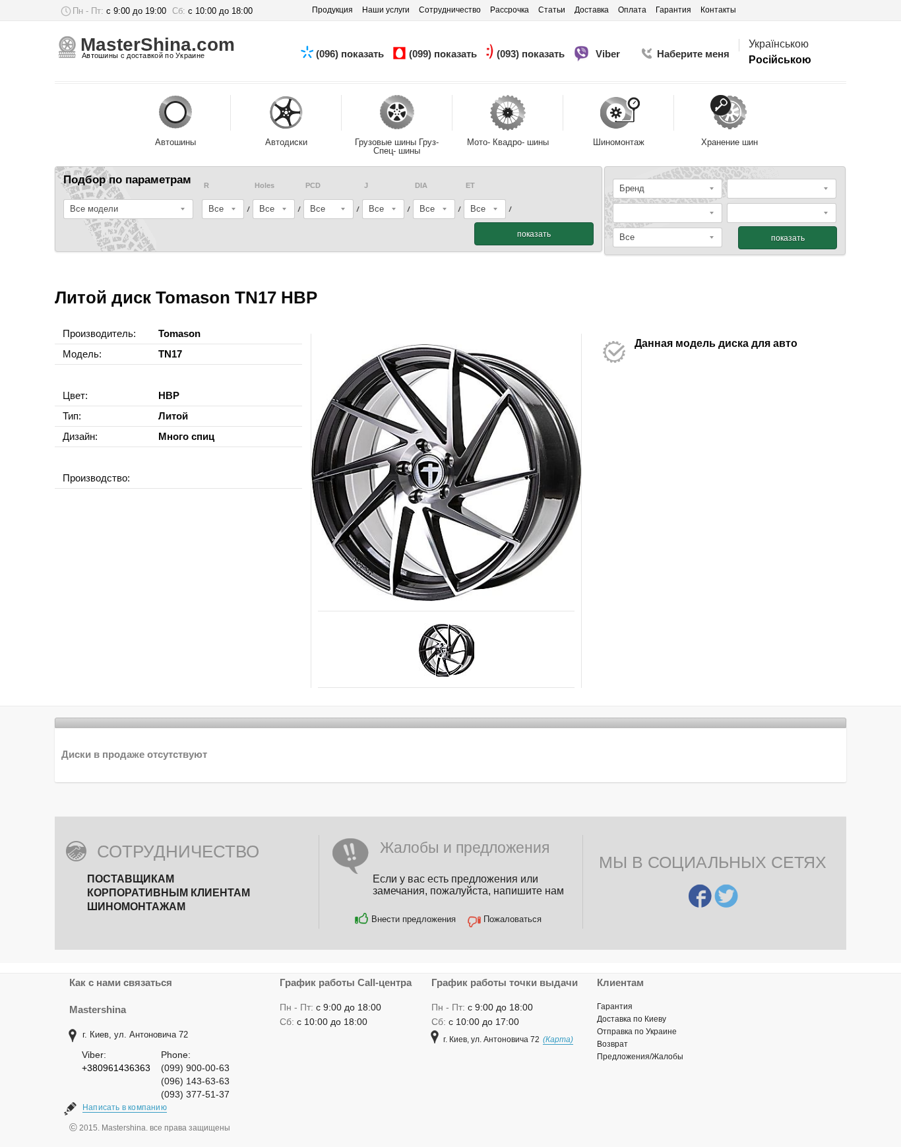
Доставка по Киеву (631, 1019)
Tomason (179, 333)
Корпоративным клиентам (168, 892)
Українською (779, 43)
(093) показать (532, 53)
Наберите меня (693, 53)
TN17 (170, 353)
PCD (313, 185)
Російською (780, 59)
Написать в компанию (124, 1107)
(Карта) (558, 1039)
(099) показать (444, 53)
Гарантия (615, 1006)
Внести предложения (413, 919)
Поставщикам (130, 878)
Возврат (612, 1044)
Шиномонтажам (136, 906)
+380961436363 (116, 1068)
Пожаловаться (512, 919)
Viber (609, 53)
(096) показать (351, 53)
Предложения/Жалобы (640, 1056)
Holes (264, 185)
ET (470, 185)
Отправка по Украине (637, 1031)
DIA (421, 185)
